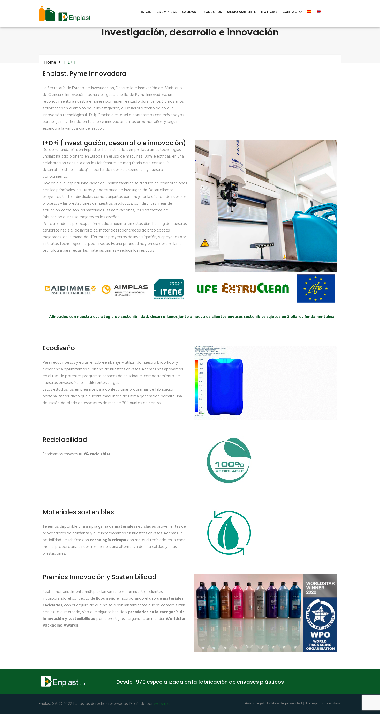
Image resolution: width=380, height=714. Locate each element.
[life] (265, 289)
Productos (211, 12)
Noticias (269, 12)
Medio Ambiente (241, 12)
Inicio (146, 12)
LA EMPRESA (167, 12)
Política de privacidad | (285, 703)
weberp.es (163, 704)
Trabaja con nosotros (322, 703)
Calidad (189, 12)
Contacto (292, 12)
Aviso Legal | (255, 703)
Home (50, 62)
